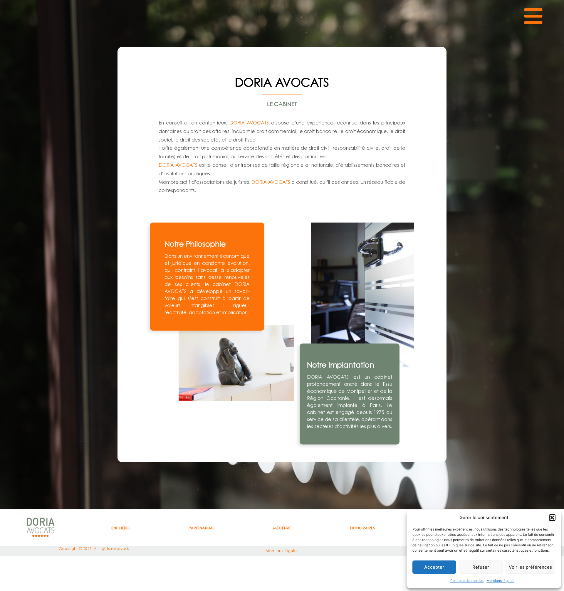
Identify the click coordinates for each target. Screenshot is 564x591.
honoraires (362, 528)
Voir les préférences (530, 567)
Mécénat (282, 528)
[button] (552, 518)
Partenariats (201, 528)
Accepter (434, 567)
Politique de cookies (467, 580)
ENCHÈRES (120, 528)
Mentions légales (500, 580)
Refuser (480, 567)
